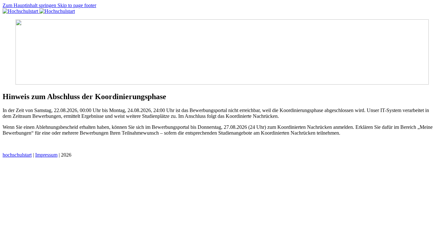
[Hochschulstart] (39, 11)
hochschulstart (17, 155)
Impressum (46, 155)
